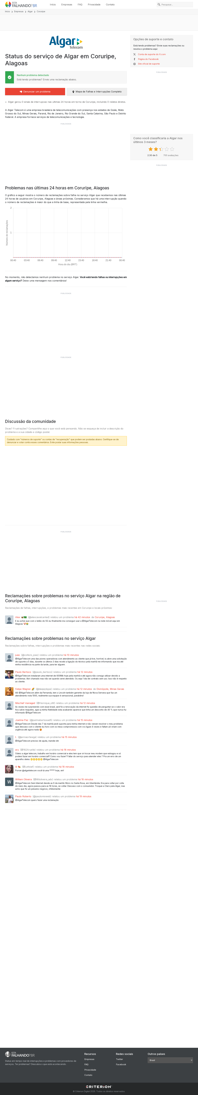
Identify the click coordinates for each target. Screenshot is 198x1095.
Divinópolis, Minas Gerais (110, 689)
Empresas (66, 4)
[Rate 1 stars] (151, 149)
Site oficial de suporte (149, 63)
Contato (110, 4)
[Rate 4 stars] (167, 149)
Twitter (119, 1059)
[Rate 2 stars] (156, 149)
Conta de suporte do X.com (152, 54)
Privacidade (94, 4)
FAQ (80, 4)
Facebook (121, 1064)
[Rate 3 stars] (161, 149)
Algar (30, 11)
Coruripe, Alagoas (105, 617)
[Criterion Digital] (99, 1087)
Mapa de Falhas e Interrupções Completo (99, 91)
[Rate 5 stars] (172, 149)
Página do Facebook (148, 59)
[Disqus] (66, 484)
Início (53, 4)
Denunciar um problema (36, 91)
